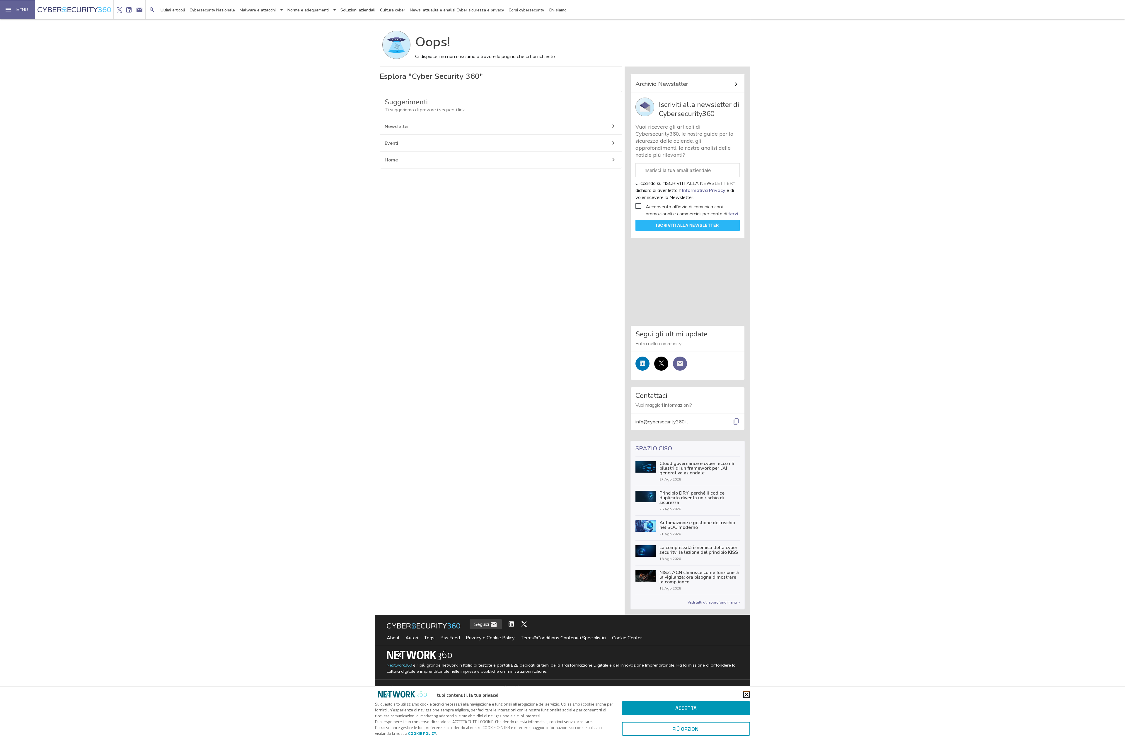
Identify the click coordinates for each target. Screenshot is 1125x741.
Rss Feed (450, 638)
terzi (733, 214)
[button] (17, 9)
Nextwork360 (399, 665)
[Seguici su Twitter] (661, 364)
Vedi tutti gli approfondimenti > (714, 602)
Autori (411, 638)
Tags (429, 638)
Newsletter (397, 126)
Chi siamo (558, 10)
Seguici (482, 624)
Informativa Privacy (704, 190)
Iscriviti (687, 225)
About (393, 638)
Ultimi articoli (173, 10)
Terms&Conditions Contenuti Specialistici (563, 638)
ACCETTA (686, 708)
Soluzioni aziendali (357, 10)
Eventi (391, 143)
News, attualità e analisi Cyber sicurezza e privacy (457, 10)
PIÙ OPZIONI (686, 729)
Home (391, 160)
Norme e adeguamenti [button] (308, 10)
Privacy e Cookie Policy (490, 638)
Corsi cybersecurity (526, 10)
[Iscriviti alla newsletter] (680, 364)
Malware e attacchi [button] (258, 10)
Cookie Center (627, 638)
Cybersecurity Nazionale (212, 10)
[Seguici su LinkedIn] (642, 364)
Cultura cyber (392, 10)
